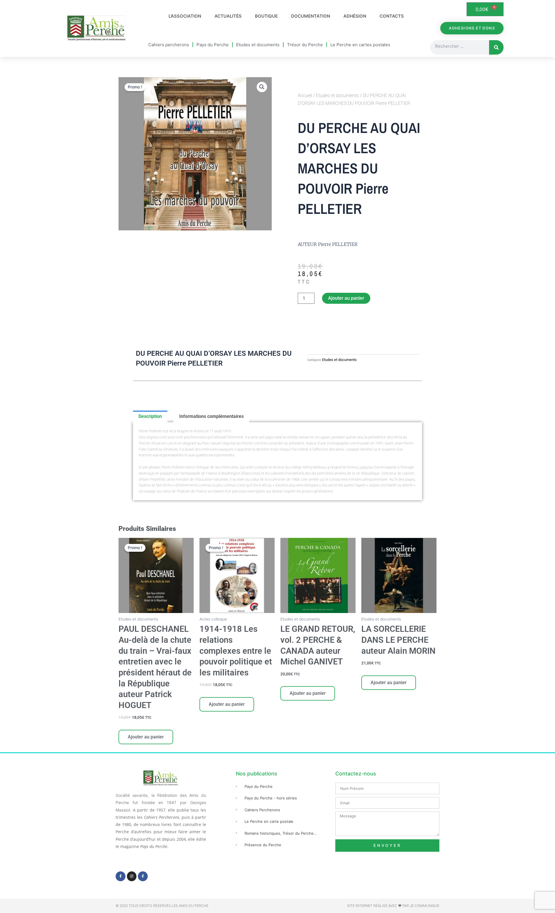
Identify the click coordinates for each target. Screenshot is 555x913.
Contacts (392, 16)
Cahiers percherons (168, 44)
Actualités (228, 16)
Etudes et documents (258, 44)
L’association (185, 16)
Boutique (266, 16)
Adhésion (354, 16)
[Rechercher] (496, 47)
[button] (262, 87)
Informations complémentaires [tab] (211, 416)
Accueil (305, 95)
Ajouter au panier (346, 298)
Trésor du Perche (305, 44)
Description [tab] (150, 416)
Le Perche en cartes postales (360, 44)
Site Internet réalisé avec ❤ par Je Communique (393, 905)
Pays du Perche (213, 44)
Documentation (310, 16)
